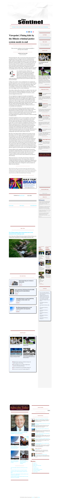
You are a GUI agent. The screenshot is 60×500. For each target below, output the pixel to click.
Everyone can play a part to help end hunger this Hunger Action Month (45, 210)
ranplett (33, 497)
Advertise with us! (36, 468)
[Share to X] (29, 195)
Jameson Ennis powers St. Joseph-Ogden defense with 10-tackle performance (44, 118)
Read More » (18, 302)
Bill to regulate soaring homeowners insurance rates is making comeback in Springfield (24, 462)
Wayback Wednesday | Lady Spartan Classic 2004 (41, 281)
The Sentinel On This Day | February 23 (44, 316)
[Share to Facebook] (30, 195)
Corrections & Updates (36, 470)
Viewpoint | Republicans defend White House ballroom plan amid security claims (15, 447)
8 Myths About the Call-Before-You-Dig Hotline (41, 418)
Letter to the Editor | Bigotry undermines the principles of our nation (14, 461)
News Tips (34, 466)
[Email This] (27, 195)
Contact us (34, 462)
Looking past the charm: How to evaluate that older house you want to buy (42, 444)
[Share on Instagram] (33, 31)
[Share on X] (29, 31)
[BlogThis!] (28, 195)
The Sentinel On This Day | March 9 (44, 313)
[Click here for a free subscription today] (19, 410)
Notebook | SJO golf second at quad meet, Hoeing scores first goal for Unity (16, 356)
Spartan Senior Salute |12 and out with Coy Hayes (48, 266)
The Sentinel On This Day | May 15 (44, 305)
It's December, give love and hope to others (41, 454)
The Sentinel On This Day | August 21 (44, 303)
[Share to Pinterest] (31, 195)
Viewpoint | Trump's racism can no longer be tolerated (19, 470)
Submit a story (35, 464)
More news (40, 216)
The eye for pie (38, 449)
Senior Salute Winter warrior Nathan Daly (47, 256)
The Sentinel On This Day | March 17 (44, 308)
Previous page (11, 205)
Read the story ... (47, 65)
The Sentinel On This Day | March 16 (44, 310)
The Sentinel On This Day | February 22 (44, 318)
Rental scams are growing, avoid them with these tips (42, 438)
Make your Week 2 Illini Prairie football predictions (47, 105)
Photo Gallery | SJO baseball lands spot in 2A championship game (41, 257)
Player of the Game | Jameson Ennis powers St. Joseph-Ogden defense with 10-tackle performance (29, 357)
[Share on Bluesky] (31, 31)
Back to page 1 (22, 205)
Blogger (39, 497)
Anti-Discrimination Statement (37, 469)
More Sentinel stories (33, 205)
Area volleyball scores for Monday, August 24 (22, 367)
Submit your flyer (44, 193)
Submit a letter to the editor (37, 465)
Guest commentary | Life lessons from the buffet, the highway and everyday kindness (19, 432)
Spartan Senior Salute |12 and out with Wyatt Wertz (48, 275)
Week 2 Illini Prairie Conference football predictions (44, 142)
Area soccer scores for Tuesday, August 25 (22, 369)
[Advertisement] (30, 10)
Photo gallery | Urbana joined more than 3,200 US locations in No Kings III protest (24, 447)
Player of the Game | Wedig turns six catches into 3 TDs (28, 345)
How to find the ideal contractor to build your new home (42, 429)
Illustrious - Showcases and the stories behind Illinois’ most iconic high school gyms (42, 434)
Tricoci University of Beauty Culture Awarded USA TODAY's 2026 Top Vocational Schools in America (44, 214)
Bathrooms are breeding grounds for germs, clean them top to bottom (42, 424)
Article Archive (35, 471)
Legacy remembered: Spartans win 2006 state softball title (41, 268)
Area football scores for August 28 (15, 344)
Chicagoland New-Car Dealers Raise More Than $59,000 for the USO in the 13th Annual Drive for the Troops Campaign (44, 207)
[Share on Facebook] (27, 31)
